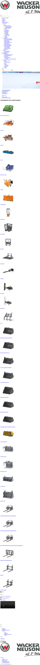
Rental (4, 50)
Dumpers (6, 32)
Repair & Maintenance (7, 55)
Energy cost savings (7, 48)
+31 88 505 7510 (8, 596)
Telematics (7, 58)
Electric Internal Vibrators (8, 39)
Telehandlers (6, 31)
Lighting (5, 36)
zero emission (8, 38)
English (3, 23)
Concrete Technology (8, 26)
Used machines (4, 52)
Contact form (2, 638)
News (5, 63)
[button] (5, 22)
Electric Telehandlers (7, 45)
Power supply (7, 35)
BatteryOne (6, 49)
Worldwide (4, 20)
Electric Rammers (7, 41)
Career (3, 21)
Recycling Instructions (5, 661)
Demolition (7, 34)
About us (4, 59)
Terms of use (4, 660)
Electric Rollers (6, 43)
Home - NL (4, 95)
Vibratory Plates (7, 28)
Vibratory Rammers (8, 27)
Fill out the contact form (5, 597)
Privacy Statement (5, 659)
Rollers (5, 29)
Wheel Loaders (6, 30)
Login (3, 18)
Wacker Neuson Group (7, 634)
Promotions (7, 65)
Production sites (7, 62)
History (5, 61)
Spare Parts (6, 56)
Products (4, 24)
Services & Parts (5, 53)
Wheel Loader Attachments (6, 97)
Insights (5, 64)
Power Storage (7, 47)
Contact (3, 19)
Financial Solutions (7, 57)
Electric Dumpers (7, 46)
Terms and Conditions (5, 662)
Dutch (6, 23)
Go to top (1, 657)
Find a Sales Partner (5, 17)
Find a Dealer (3, 599)
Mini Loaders (6, 33)
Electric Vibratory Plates (8, 42)
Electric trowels (6, 40)
